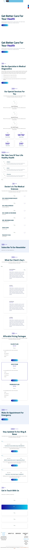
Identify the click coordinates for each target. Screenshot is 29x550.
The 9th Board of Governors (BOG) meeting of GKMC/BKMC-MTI (14, 445)
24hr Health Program (14, 127)
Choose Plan (14, 360)
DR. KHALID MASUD (7, 206)
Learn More (4, 25)
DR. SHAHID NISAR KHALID (9, 198)
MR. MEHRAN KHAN (8, 220)
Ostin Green (5, 228)
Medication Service (14, 117)
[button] (8, 1)
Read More (4, 82)
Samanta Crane (6, 235)
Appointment (4, 419)
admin (21, 444)
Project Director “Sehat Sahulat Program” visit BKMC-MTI (15, 474)
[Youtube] (28, 7)
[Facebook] (28, 5)
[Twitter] (28, 6)
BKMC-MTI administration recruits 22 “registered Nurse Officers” (14, 460)
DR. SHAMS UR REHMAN (9, 213)
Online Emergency (14, 106)
